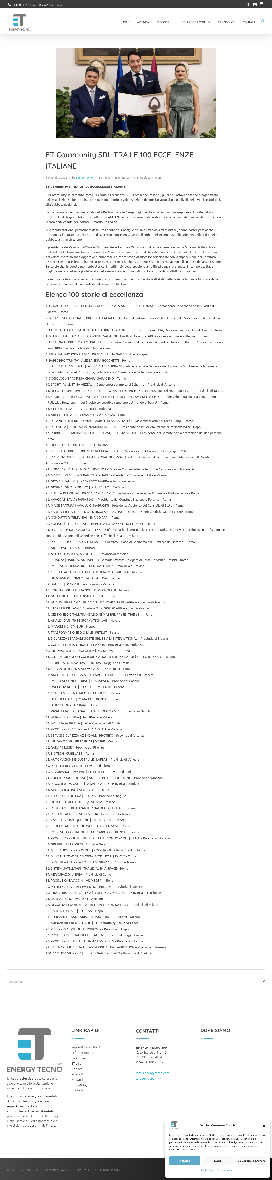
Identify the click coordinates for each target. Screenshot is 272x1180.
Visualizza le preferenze (251, 1161)
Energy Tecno (84, 177)
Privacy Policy (224, 1169)
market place (142, 177)
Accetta (184, 1161)
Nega (217, 1161)
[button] (264, 1125)
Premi (158, 177)
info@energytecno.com (152, 1072)
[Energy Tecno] (19, 22)
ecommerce (121, 177)
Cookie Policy (208, 1169)
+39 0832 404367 (148, 1079)
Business (104, 177)
